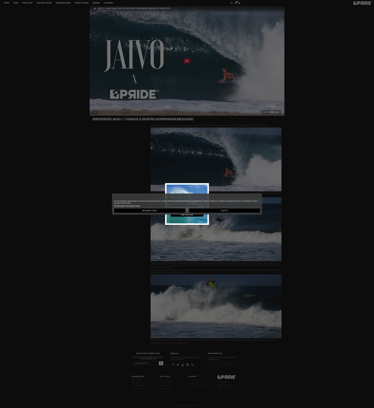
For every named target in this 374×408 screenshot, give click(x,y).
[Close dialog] (207, 185)
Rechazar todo (149, 210)
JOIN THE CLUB (187, 215)
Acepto (224, 210)
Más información (119, 206)
